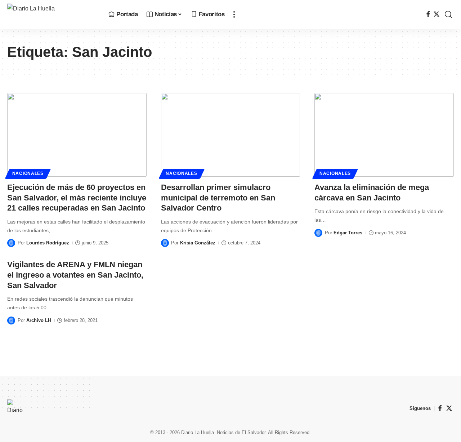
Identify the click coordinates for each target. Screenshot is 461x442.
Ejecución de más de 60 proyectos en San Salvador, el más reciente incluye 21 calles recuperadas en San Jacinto (76, 197)
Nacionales (28, 173)
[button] (234, 14)
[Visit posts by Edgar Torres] (318, 233)
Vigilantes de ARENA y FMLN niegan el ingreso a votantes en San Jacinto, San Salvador (75, 274)
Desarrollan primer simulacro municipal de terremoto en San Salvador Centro (218, 197)
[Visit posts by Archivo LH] (11, 320)
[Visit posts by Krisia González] (165, 243)
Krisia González (197, 243)
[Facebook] (428, 14)
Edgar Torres (348, 232)
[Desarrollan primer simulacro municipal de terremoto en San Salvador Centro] (230, 135)
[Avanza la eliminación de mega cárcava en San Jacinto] (384, 135)
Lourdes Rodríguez (47, 243)
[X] (436, 14)
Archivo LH (38, 320)
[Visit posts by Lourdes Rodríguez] (11, 243)
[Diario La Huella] (52, 14)
